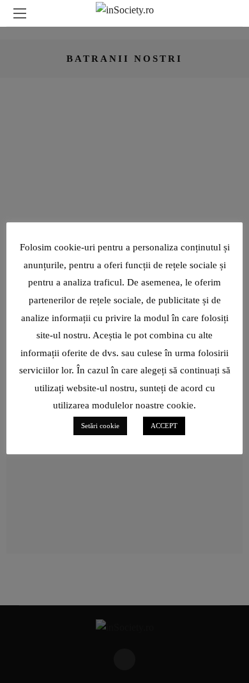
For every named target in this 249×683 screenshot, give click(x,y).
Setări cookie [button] (100, 425)
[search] (229, 13)
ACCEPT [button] (164, 425)
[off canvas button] (19, 13)
